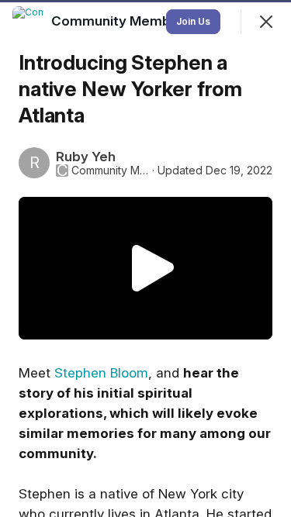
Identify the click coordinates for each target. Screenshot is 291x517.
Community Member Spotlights (110, 170)
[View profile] (27, 21)
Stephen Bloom (101, 373)
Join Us (193, 21)
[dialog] (145, 258)
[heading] (154, 21)
